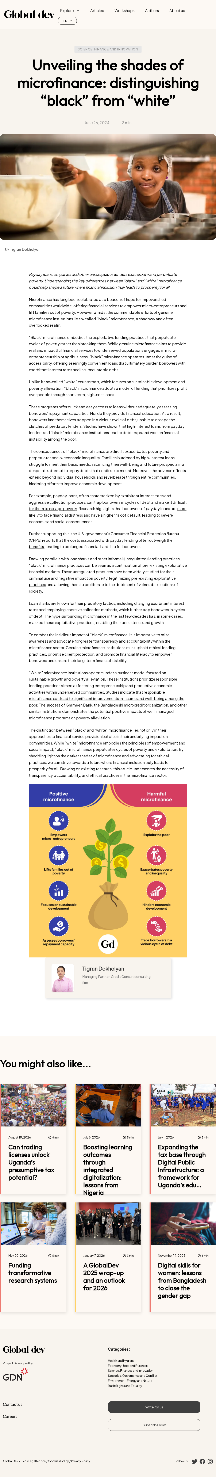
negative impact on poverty (82, 578)
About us (177, 10)
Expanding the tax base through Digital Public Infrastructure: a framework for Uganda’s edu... (182, 1166)
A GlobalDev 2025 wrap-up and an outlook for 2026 (104, 1276)
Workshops (125, 10)
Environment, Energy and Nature (130, 1380)
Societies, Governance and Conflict (132, 1375)
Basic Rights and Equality (125, 1386)
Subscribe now (154, 1425)
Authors (152, 10)
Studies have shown (100, 426)
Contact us (12, 1404)
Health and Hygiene (121, 1360)
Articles (97, 10)
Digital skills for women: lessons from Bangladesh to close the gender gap (182, 1280)
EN (65, 21)
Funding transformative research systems (32, 1272)
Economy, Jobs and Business (128, 1365)
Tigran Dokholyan (103, 968)
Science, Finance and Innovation (108, 49)
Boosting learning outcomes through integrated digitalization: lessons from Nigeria (107, 1170)
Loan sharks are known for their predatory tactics (72, 603)
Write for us (154, 1407)
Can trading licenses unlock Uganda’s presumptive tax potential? (31, 1162)
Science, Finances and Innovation (131, 1370)
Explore (67, 10)
